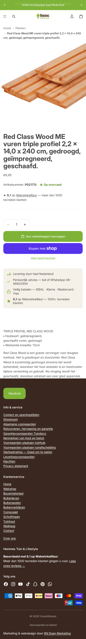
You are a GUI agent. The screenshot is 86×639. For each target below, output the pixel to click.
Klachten (9, 461)
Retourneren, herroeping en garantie (28, 428)
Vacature (14, 393)
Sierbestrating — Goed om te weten (27, 452)
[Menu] (5, 16)
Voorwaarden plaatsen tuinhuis (24, 442)
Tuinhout (9, 521)
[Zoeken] (13, 16)
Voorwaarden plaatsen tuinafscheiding (29, 447)
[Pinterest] (42, 584)
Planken (20, 28)
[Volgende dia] (81, 5)
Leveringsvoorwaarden (19, 457)
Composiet (10, 512)
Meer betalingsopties (43, 258)
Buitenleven (11, 498)
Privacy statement (15, 466)
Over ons (9, 538)
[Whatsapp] (49, 584)
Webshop (9, 489)
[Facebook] (5, 584)
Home (7, 28)
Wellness (9, 526)
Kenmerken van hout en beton (23, 438)
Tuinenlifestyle (47, 616)
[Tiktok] (27, 584)
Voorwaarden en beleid (43, 625)
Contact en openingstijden (21, 415)
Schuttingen (11, 516)
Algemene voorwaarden (19, 424)
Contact (8, 531)
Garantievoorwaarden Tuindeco (24, 433)
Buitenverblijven (14, 507)
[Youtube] (20, 584)
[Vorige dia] (4, 5)
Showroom (10, 419)
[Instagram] (13, 584)
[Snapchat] (35, 584)
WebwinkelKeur (26, 195)
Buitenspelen (12, 502)
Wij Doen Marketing (57, 633)
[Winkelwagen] (81, 16)
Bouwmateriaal (13, 493)
